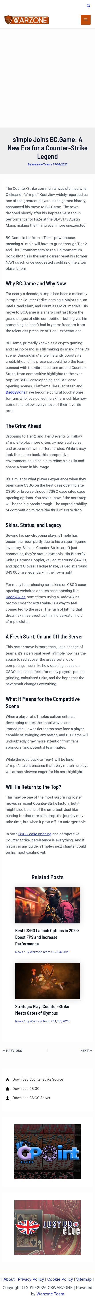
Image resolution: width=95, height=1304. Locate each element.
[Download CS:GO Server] (28, 1098)
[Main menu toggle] (86, 20)
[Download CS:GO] (23, 1088)
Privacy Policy (31, 1279)
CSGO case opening (34, 834)
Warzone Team (50, 1294)
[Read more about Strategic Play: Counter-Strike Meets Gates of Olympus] (47, 981)
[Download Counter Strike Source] (34, 1079)
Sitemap (84, 1279)
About (10, 1279)
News (19, 952)
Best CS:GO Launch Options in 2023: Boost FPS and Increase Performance (47, 937)
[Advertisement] (47, 78)
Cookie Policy (60, 1279)
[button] (89, 6)
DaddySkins (15, 597)
